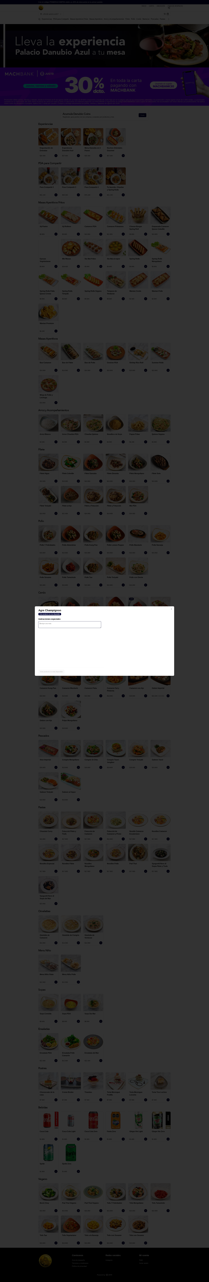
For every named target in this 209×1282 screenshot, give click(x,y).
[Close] (171, 609)
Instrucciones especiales (49, 619)
